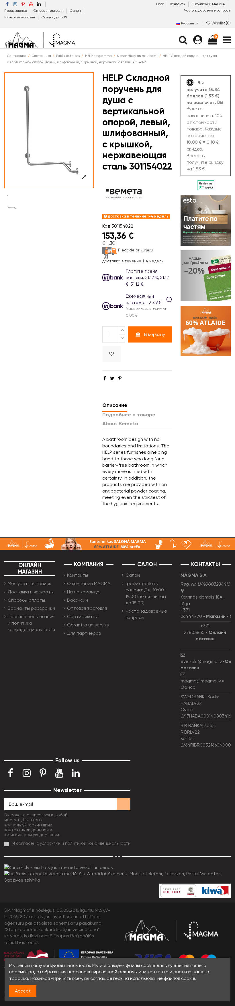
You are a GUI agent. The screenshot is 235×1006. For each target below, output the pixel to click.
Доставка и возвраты (31, 592)
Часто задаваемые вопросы (207, 10)
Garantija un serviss (88, 625)
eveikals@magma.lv (201, 661)
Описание (114, 405)
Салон (76, 11)
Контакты (178, 4)
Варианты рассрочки (31, 608)
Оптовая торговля (49, 11)
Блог (160, 4)
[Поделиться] (104, 378)
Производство (16, 11)
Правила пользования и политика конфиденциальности (31, 623)
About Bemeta (120, 423)
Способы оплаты (26, 600)
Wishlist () (221, 23)
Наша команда (83, 592)
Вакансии (77, 600)
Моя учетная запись (29, 583)
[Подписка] (123, 804)
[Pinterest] (120, 378)
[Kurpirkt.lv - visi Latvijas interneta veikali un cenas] (58, 867)
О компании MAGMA (209, 4)
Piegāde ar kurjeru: (136, 250)
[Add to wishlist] (111, 354)
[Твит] (112, 378)
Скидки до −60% (55, 17)
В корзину (154, 334)
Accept (23, 991)
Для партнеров (84, 633)
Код (106, 226)
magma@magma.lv (201, 681)
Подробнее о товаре (128, 414)
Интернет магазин (20, 17)
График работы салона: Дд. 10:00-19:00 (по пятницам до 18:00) (146, 593)
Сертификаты (82, 616)
